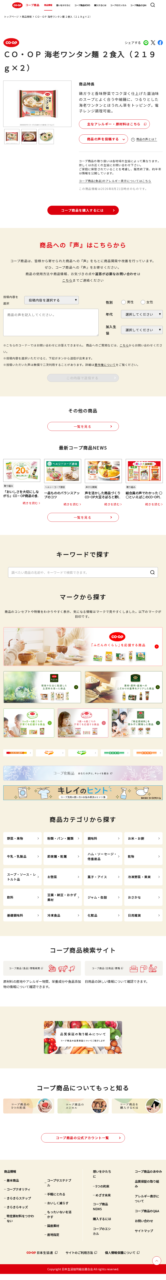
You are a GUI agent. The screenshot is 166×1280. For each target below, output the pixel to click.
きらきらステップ (19, 1198)
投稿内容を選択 (10, 300)
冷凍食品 (54, 915)
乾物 (131, 856)
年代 (109, 314)
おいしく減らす (57, 1203)
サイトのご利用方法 (79, 1252)
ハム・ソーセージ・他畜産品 (102, 856)
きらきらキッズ (17, 1207)
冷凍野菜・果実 (139, 877)
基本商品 (13, 1180)
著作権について (105, 365)
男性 (130, 301)
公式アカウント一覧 (82, 1137)
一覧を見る (83, 426)
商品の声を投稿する (103, 138)
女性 (149, 301)
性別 (109, 302)
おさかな (134, 897)
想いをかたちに (63, 5)
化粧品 (92, 915)
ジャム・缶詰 (97, 897)
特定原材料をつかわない (20, 1218)
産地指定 (53, 1234)
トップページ (11, 16)
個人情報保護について (120, 1252)
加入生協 (111, 329)
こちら (67, 280)
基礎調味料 (15, 915)
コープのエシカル (118, 5)
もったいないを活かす (59, 1214)
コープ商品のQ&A (138, 5)
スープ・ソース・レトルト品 (21, 876)
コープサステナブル (59, 1182)
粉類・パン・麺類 (60, 838)
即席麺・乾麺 (57, 856)
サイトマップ (144, 1231)
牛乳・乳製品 (17, 856)
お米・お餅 (136, 838)
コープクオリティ (19, 1189)
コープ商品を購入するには (82, 210)
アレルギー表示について (147, 1198)
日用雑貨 (134, 915)
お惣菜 (52, 877)
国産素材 (53, 1226)
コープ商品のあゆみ (148, 1171)
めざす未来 (103, 1195)
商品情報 (48, 4)
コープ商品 (32, 5)
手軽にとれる (56, 1194)
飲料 (10, 897)
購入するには (100, 5)
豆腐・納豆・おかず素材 (62, 897)
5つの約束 (102, 1186)
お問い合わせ (144, 1221)
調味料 (92, 838)
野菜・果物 (15, 838)
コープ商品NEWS (82, 5)
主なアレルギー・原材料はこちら (114, 123)
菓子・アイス (97, 877)
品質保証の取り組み (147, 1183)
